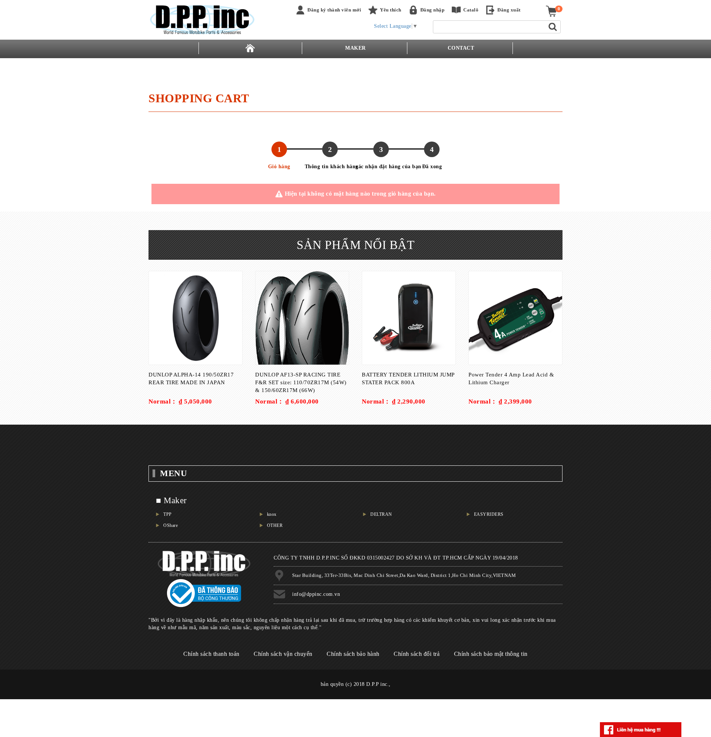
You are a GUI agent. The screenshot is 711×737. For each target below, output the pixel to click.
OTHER (275, 525)
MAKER (355, 48)
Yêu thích (390, 10)
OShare (170, 525)
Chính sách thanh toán (211, 654)
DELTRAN (381, 514)
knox (272, 514)
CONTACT (461, 48)
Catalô (470, 10)
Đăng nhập (432, 10)
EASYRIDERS (489, 514)
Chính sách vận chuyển (283, 654)
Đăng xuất (509, 10)
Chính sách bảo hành (353, 654)
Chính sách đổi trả (417, 654)
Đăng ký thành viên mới (334, 10)
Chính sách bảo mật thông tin (491, 654)
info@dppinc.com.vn (316, 594)
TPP (167, 514)
